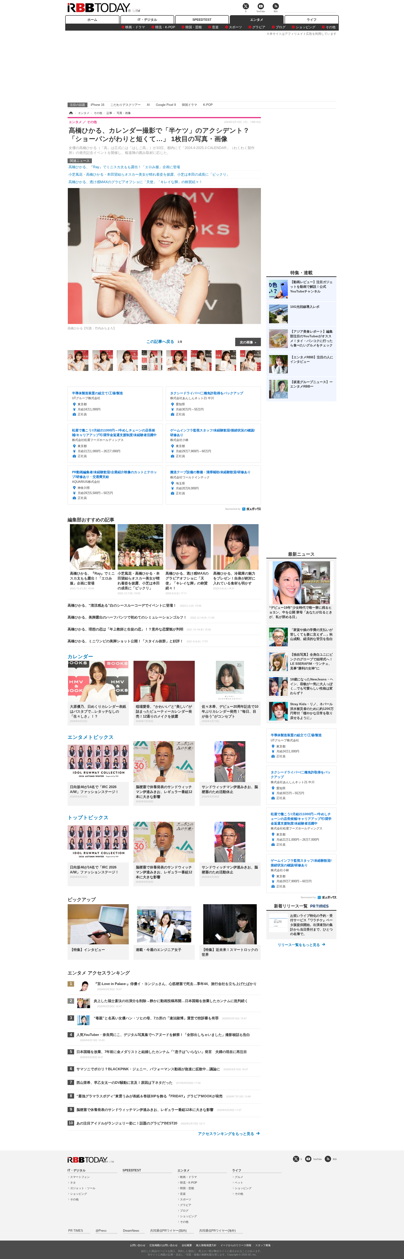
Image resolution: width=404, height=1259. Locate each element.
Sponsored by (232, 509)
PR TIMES (75, 1230)
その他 (330, 27)
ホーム (92, 19)
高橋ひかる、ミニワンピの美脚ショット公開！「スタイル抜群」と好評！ (138, 641)
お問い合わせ (137, 1245)
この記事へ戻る (164, 341)
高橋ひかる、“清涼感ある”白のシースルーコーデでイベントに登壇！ (134, 605)
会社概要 (187, 1245)
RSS (335, 1159)
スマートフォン (80, 1177)
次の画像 (246, 342)
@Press (101, 1230)
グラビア (258, 27)
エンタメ (256, 19)
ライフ (312, 19)
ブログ (280, 27)
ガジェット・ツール (82, 1188)
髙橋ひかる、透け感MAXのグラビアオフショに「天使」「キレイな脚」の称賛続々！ (135, 182)
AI (148, 105)
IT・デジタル (147, 19)
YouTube (317, 1159)
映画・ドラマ (135, 27)
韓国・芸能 (193, 27)
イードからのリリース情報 (235, 1245)
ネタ (73, 1182)
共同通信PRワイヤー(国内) (168, 1230)
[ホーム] (71, 113)
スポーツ (235, 27)
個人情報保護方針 (206, 1245)
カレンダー (80, 656)
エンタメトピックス (91, 737)
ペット (239, 1182)
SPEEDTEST (202, 19)
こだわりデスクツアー (125, 105)
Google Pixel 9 (166, 105)
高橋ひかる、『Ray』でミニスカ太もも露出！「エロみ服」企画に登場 (124, 167)
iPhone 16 (97, 105)
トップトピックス (88, 817)
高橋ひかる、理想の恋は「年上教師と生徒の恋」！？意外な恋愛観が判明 (139, 629)
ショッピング (305, 27)
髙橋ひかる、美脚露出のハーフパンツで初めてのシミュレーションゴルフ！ (141, 617)
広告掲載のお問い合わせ (163, 1245)
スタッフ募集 (263, 1245)
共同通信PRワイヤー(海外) (217, 1230)
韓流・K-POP (165, 27)
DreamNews (131, 1230)
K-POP (208, 105)
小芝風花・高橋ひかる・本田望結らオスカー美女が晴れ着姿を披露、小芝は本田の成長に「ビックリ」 (149, 174)
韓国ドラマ (189, 105)
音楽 (215, 27)
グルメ (239, 1177)
